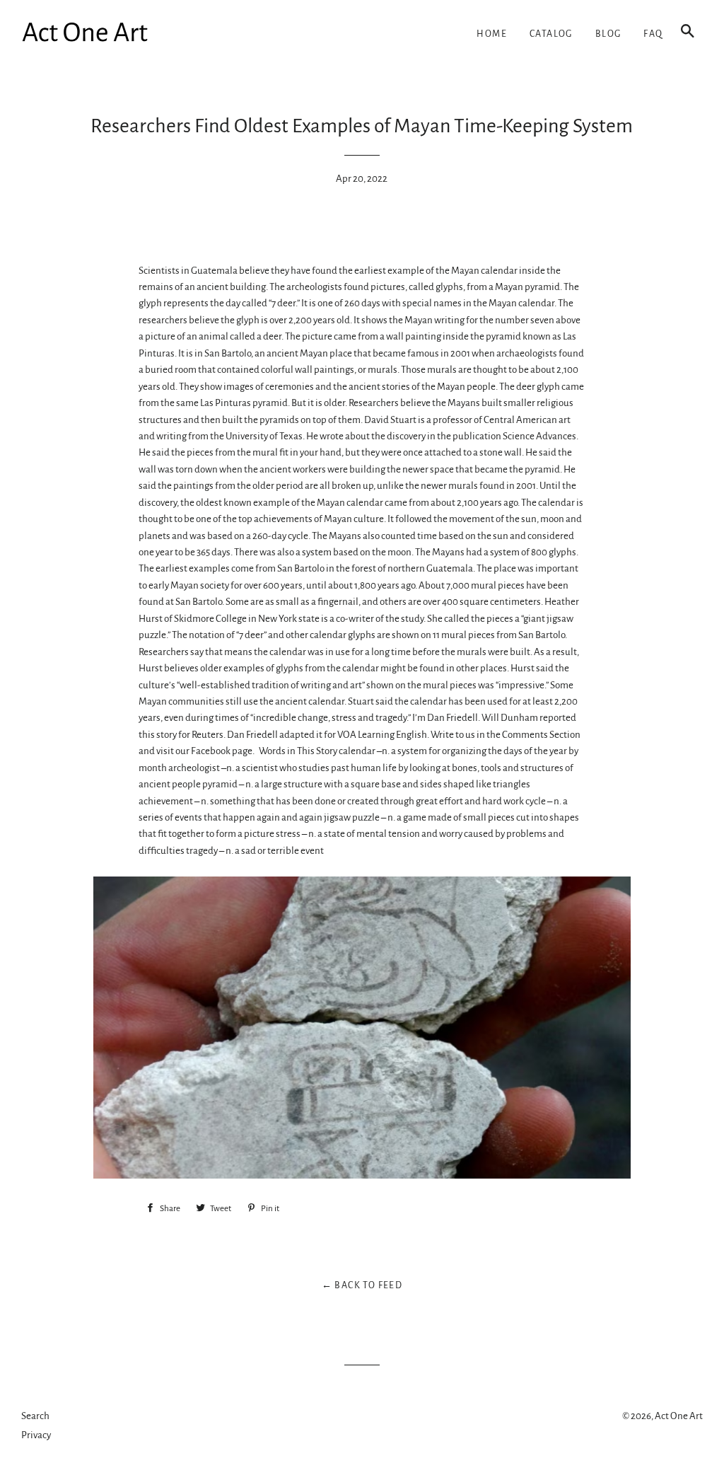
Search (35, 1416)
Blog (608, 34)
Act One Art (679, 1416)
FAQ (652, 34)
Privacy (36, 1435)
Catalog (551, 34)
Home (492, 34)
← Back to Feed (362, 1285)
